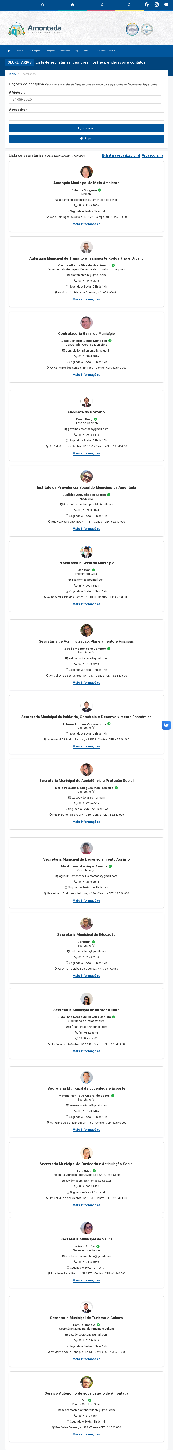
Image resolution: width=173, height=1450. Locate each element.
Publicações (49, 51)
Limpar (88, 138)
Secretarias (64, 51)
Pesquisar (19, 109)
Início (12, 74)
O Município (34, 51)
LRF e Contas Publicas (105, 51)
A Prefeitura (19, 51)
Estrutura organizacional (121, 155)
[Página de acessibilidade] (102, 5)
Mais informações (86, 224)
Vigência (18, 92)
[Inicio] (8, 51)
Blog (76, 51)
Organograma (152, 155)
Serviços (86, 51)
